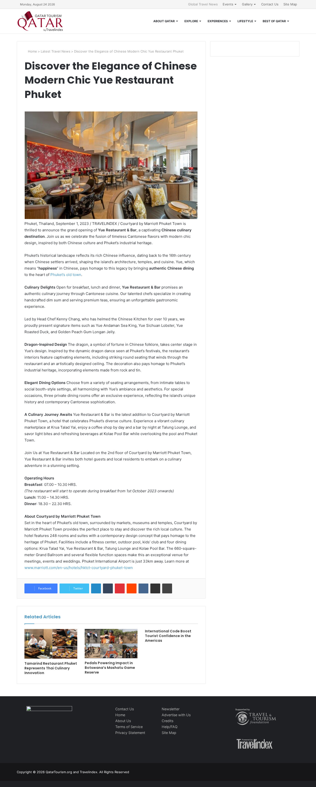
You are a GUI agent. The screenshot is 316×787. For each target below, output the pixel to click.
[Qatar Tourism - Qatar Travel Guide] (40, 21)
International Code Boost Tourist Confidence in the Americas (168, 636)
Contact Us (269, 4)
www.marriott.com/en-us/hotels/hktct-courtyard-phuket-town (78, 567)
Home (32, 51)
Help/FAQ (170, 727)
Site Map (290, 4)
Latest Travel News (55, 51)
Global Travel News (203, 4)
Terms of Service (129, 727)
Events (228, 4)
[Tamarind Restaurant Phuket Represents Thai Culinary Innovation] (50, 644)
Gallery (247, 4)
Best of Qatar (274, 21)
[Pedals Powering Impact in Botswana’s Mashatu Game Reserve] (111, 643)
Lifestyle (245, 21)
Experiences (218, 21)
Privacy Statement (130, 733)
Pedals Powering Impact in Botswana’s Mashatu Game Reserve (110, 667)
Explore (191, 21)
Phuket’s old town (65, 274)
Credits (167, 721)
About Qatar (164, 21)
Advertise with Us (176, 715)
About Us (123, 721)
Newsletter (170, 709)
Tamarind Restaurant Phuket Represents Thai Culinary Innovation (50, 668)
